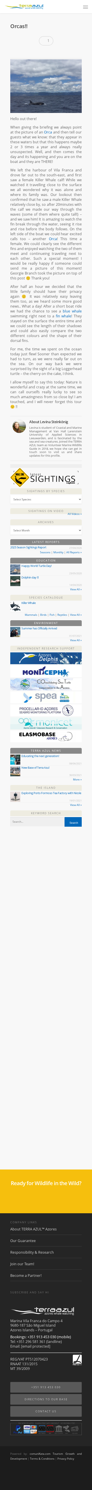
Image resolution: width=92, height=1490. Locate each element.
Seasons (45, 552)
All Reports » (74, 552)
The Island (46, 788)
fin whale (63, 316)
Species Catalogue (46, 597)
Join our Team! (22, 1263)
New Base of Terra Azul (35, 768)
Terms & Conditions (42, 1459)
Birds (43, 615)
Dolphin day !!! (30, 577)
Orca (48, 132)
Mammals (31, 615)
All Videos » (75, 514)
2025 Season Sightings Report (28, 547)
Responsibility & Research (32, 1252)
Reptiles (62, 615)
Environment (46, 623)
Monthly (58, 552)
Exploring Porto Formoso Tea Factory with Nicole (51, 793)
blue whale (72, 311)
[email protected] (35, 1346)
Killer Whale (28, 603)
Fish (52, 615)
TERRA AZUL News (46, 751)
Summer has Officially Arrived (39, 628)
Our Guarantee (23, 1240)
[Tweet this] (23, 52)
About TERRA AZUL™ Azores (33, 1229)
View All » (76, 589)
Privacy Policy (65, 1459)
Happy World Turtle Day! (36, 566)
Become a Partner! (26, 1275)
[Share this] (15, 52)
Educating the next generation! (40, 756)
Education (46, 560)
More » (77, 779)
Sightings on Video (46, 511)
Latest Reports (46, 542)
